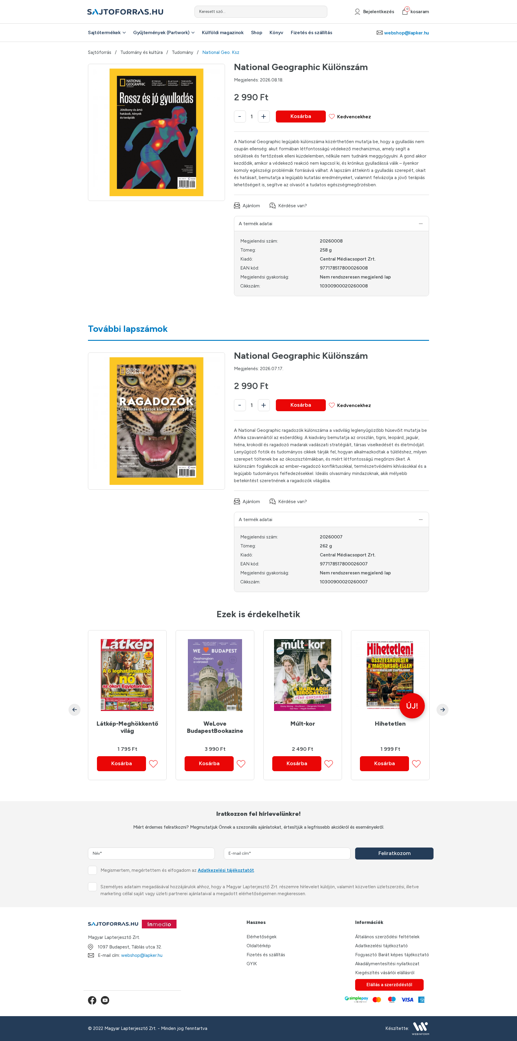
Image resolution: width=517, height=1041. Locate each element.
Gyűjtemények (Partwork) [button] (161, 32)
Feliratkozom (394, 853)
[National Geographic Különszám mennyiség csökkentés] (240, 116)
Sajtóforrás (99, 52)
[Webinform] (420, 1028)
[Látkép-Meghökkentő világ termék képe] (127, 675)
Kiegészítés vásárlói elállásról (384, 972)
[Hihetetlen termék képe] (390, 675)
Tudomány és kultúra (141, 52)
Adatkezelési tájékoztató (381, 945)
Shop (256, 32)
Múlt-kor (303, 723)
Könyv (276, 32)
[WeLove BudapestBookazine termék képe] (215, 675)
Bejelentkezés (378, 11)
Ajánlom (251, 205)
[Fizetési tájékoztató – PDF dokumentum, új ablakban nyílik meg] (384, 1000)
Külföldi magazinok (222, 32)
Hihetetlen (390, 723)
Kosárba (301, 116)
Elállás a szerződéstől (389, 984)
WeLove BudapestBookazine (215, 727)
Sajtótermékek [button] (104, 32)
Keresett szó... (212, 11)
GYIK (252, 963)
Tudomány (182, 52)
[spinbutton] (252, 116)
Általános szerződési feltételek (387, 936)
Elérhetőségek (261, 936)
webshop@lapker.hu (406, 33)
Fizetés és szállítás (311, 32)
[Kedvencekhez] (153, 764)
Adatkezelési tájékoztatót (226, 870)
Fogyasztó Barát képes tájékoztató (392, 954)
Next (442, 710)
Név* (97, 853)
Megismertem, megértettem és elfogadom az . (178, 870)
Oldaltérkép (259, 945)
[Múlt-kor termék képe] (302, 675)
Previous (74, 710)
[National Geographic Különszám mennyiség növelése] (264, 116)
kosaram (417, 11)
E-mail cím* (240, 853)
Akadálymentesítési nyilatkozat (387, 963)
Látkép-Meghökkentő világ (127, 727)
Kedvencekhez (354, 116)
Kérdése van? (292, 205)
